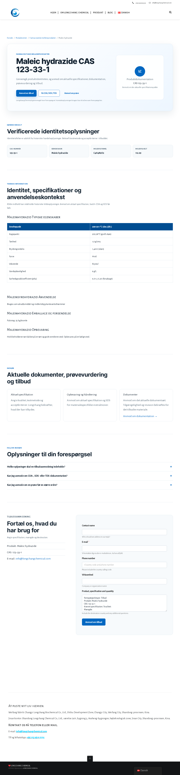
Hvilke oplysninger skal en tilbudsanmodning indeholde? (36, 467)
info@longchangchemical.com (162, 3)
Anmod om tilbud (26, 93)
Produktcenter (21, 38)
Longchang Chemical (20, 766)
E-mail (85, 542)
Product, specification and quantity (98, 591)
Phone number (88, 558)
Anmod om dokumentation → (140, 416)
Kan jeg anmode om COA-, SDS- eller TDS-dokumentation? (37, 476)
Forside (10, 38)
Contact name (88, 525)
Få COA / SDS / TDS (49, 93)
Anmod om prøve (71, 93)
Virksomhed (87, 575)
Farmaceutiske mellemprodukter (43, 38)
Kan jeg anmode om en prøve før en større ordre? (32, 485)
